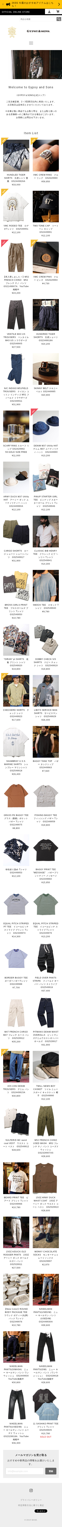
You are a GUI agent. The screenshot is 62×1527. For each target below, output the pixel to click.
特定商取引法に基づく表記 (31, 1505)
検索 (59, 19)
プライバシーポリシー (31, 1500)
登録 (51, 1471)
